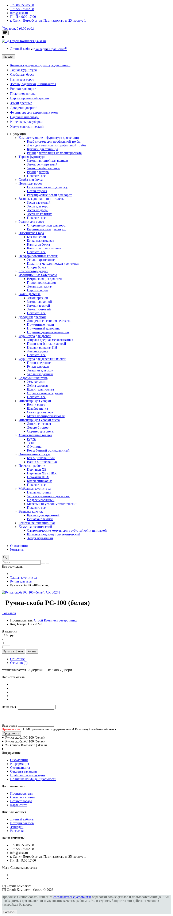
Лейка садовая (37, 385)
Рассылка (17, 831)
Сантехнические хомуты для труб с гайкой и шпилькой (67, 530)
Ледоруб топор (38, 427)
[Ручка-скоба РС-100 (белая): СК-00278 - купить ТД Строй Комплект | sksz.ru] (31, 592)
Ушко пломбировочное (43, 168)
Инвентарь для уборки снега (39, 420)
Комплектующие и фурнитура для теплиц (40, 65)
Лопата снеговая (39, 423)
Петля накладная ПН (42, 347)
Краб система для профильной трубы (54, 141)
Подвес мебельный (40, 500)
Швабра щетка (37, 408)
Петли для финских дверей (46, 343)
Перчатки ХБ (36, 469)
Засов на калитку (39, 214)
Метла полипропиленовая (46, 416)
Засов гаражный (38, 202)
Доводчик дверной (23, 108)
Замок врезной (37, 298)
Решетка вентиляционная (37, 523)
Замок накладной (39, 301)
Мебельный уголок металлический (52, 504)
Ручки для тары (38, 172)
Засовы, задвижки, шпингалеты (33, 84)
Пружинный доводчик (43, 328)
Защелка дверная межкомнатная (50, 340)
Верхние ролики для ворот (46, 229)
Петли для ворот (22, 79)
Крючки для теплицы (42, 149)
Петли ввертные (39, 362)
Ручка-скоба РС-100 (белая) (25, 737)
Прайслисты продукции (27, 775)
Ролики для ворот (23, 88)
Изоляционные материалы (38, 275)
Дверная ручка (37, 351)
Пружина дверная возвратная (48, 332)
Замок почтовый (39, 309)
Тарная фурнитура (23, 70)
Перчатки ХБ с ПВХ (42, 473)
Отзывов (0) (18, 662)
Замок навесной (38, 305)
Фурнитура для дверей (35, 336)
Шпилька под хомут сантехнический (53, 534)
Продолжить (11, 733)
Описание (17, 659)
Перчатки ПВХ (38, 477)
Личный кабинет (22, 819)
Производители (21, 793)
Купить (32, 651)
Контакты (17, 549)
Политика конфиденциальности (33, 779)
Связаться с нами (22, 797)
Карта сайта (18, 805)
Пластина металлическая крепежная (53, 263)
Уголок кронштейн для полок (48, 496)
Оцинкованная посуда (34, 454)
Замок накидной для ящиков (47, 160)
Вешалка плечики (40, 519)
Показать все (36, 176)
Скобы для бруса (22, 74)
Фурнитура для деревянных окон (34, 112)
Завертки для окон (40, 370)
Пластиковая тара (22, 93)
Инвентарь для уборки (26, 122)
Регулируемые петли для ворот (49, 195)
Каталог (8, 56)
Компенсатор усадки (33, 271)
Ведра (31, 439)
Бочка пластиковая (40, 240)
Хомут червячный (40, 538)
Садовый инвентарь (24, 117)
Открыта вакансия (23, 771)
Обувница (34, 446)
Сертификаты (20, 767)
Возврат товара (21, 801)
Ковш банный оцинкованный (48, 450)
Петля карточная (39, 492)
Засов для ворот (38, 206)
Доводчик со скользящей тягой (49, 320)
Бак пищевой (36, 237)
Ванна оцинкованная (42, 462)
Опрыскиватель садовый (45, 393)
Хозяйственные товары (35, 435)
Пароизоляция (37, 290)
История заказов (22, 823)
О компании (19, 546)
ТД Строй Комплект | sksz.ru (26, 745)
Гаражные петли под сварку (47, 187)
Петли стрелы (37, 191)
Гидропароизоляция (41, 282)
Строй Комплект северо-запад (55, 620)
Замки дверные (21, 103)
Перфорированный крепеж (29, 98)
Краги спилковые (39, 481)
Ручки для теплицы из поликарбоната (54, 153)
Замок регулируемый (42, 164)
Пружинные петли (40, 324)
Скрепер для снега (40, 431)
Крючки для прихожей (43, 515)
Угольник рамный (40, 374)
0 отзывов (9, 613)
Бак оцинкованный (41, 458)
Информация (19, 764)
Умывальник (36, 382)
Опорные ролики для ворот (47, 225)
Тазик (31, 443)
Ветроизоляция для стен (44, 279)
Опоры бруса (36, 267)
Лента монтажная (39, 286)
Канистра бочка (38, 244)
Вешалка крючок (31, 511)
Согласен (9, 912)
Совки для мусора (40, 412)
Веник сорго (36, 404)
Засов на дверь (37, 210)
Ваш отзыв (9, 725)
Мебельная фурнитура (35, 488)
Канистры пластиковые (44, 248)
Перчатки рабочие (32, 465)
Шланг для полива (40, 389)
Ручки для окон (38, 366)
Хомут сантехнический (27, 126)
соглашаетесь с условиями (72, 897)
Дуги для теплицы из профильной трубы (56, 145)
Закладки (16, 827)
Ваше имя (9, 707)
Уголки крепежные (41, 259)
